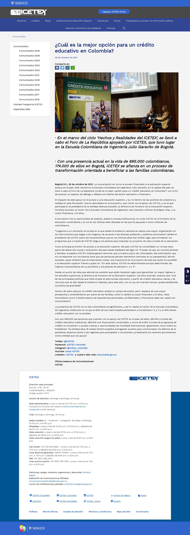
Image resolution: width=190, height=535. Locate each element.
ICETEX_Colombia (68, 495)
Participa (111, 28)
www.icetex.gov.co (107, 354)
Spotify (117, 501)
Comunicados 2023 (29, 65)
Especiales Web (21, 109)
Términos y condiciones (100, 511)
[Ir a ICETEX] (29, 12)
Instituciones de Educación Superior (74, 21)
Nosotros (21, 21)
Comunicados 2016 (29, 99)
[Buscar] (124, 28)
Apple (143, 495)
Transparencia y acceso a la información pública (149, 21)
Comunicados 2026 (29, 50)
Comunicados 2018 (29, 89)
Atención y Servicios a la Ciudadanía (83, 28)
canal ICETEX (72, 351)
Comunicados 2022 (29, 70)
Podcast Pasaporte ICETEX (27, 104)
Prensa (117, 21)
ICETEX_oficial (93, 501)
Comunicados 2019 (29, 85)
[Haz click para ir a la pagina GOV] (37, 528)
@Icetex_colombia (77, 348)
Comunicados (20, 46)
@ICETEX (69, 341)
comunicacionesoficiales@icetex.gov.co (48, 481)
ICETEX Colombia (76, 344)
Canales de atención (73, 511)
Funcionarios (142, 511)
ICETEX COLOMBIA (41, 495)
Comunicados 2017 (29, 94)
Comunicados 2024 (29, 60)
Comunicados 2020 (29, 80)
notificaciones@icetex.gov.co (78, 484)
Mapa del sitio (123, 511)
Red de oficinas (50, 511)
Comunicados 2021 (29, 75)
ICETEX (69, 354)
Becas (48, 21)
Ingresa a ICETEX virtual (114, 12)
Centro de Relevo (122, 495)
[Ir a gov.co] (19, 3)
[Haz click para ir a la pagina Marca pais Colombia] (23, 528)
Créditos (35, 21)
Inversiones (102, 21)
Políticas (33, 511)
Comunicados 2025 (29, 55)
